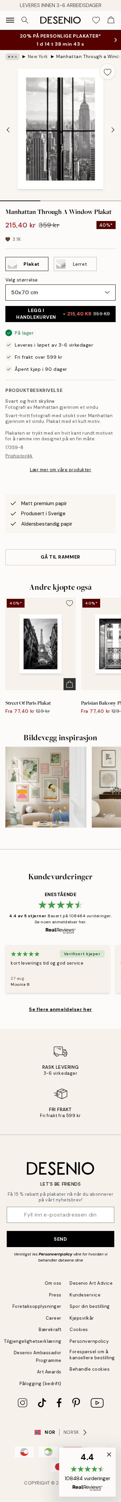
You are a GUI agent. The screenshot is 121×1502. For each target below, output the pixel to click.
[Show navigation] (10, 20)
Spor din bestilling (90, 1306)
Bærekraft (50, 1329)
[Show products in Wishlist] (96, 20)
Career (54, 1318)
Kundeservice (85, 1295)
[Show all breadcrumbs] (12, 56)
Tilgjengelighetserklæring (33, 1341)
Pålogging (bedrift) (40, 1383)
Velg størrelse (21, 280)
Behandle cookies (90, 1369)
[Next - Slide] (113, 129)
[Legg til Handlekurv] (70, 684)
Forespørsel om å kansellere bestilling (92, 1354)
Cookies (79, 1329)
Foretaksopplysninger (37, 1306)
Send (60, 1239)
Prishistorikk (19, 456)
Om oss (53, 1283)
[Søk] (24, 20)
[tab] (20, 198)
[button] (87, 1472)
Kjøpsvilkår (82, 1318)
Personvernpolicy (55, 1254)
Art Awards (49, 1372)
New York (38, 56)
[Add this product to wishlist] (107, 71)
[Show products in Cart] (111, 20)
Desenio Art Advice (91, 1283)
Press (55, 1295)
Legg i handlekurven (63, 313)
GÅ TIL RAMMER (60, 557)
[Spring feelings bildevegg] (45, 787)
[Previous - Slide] (8, 129)
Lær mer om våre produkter (60, 470)
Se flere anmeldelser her (60, 1009)
